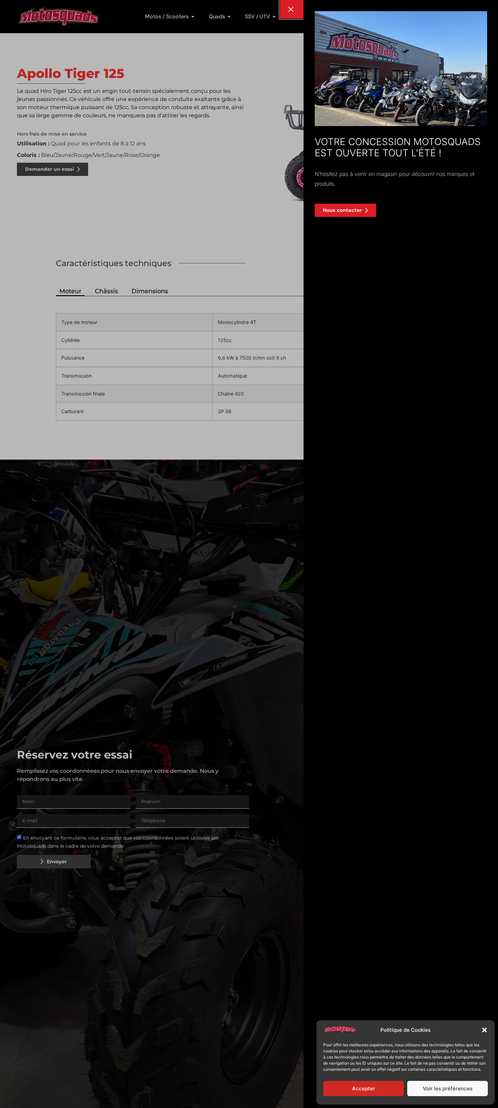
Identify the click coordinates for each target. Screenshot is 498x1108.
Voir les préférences (448, 1088)
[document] (249, 554)
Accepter (363, 1088)
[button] (484, 1030)
